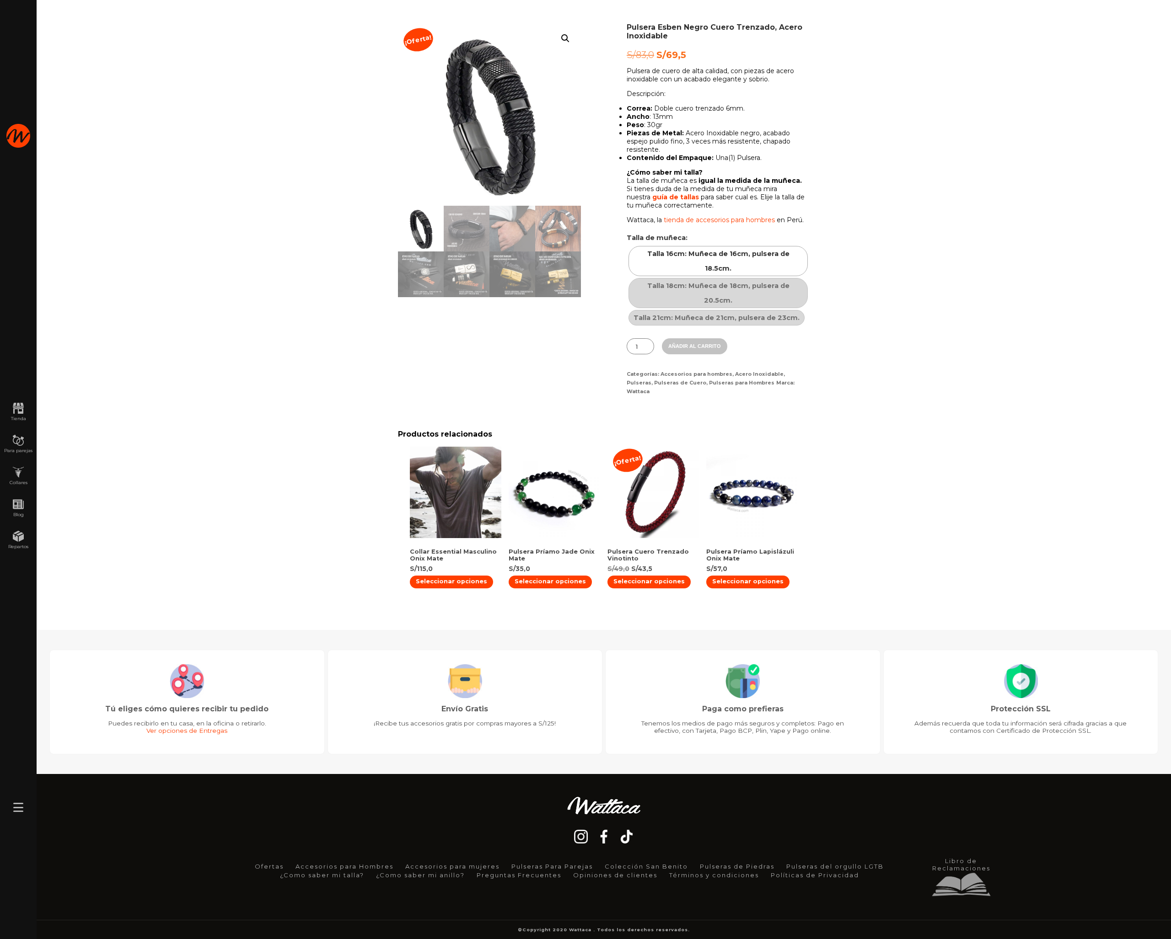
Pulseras (639, 382)
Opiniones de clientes (615, 875)
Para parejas (18, 450)
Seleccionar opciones (451, 581)
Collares (18, 483)
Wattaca (638, 391)
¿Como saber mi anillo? (420, 875)
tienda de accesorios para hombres (719, 220)
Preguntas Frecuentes (519, 875)
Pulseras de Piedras (737, 866)
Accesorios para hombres (696, 374)
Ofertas (269, 866)
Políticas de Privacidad (815, 875)
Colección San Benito (646, 866)
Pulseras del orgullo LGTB (835, 866)
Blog (18, 515)
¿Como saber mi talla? (322, 875)
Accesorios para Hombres (344, 866)
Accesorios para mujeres (452, 866)
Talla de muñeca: (657, 238)
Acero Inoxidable (759, 374)
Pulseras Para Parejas (552, 866)
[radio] (718, 261)
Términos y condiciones (714, 875)
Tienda (18, 418)
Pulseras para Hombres (741, 382)
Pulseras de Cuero (680, 382)
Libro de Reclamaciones (961, 864)
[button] (565, 38)
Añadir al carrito (694, 346)
